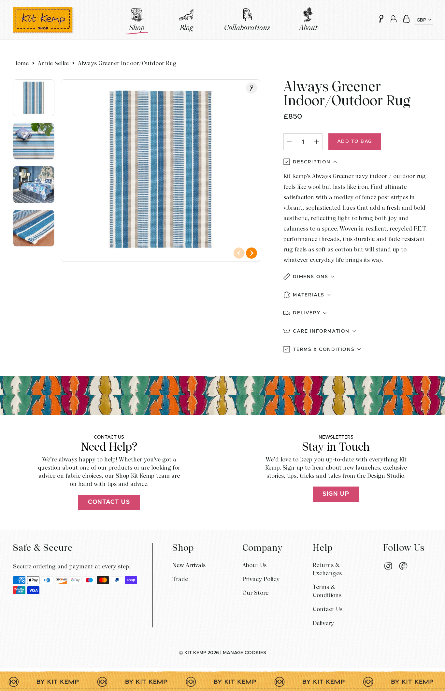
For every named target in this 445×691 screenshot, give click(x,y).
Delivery (323, 623)
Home (21, 63)
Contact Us (109, 502)
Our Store (255, 592)
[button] (406, 19)
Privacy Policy (261, 579)
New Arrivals (189, 565)
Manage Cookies (244, 653)
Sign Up (336, 494)
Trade (180, 579)
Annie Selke (53, 63)
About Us (254, 565)
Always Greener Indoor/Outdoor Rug (127, 63)
